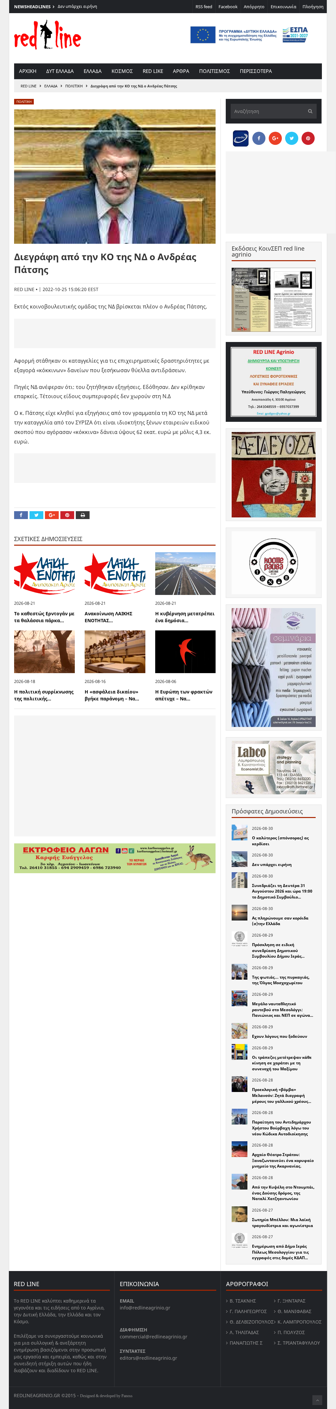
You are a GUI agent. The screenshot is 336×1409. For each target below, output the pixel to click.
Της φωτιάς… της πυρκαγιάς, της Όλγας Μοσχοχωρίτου (280, 980)
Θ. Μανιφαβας (294, 1311)
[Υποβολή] (308, 111)
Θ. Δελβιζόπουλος (252, 1322)
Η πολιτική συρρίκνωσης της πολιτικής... (44, 695)
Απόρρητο (254, 7)
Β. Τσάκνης (243, 1301)
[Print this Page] (83, 515)
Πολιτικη (74, 85)
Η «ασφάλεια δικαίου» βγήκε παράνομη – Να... (112, 695)
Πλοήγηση (313, 7)
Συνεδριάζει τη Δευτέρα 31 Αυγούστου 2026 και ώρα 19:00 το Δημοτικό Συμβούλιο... (282, 891)
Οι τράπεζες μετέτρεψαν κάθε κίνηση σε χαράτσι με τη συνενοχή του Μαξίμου (282, 1063)
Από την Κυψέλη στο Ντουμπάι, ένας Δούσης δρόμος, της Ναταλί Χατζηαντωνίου (283, 1192)
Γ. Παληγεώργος (248, 1311)
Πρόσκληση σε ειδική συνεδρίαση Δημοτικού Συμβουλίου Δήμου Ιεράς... (278, 950)
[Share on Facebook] (21, 515)
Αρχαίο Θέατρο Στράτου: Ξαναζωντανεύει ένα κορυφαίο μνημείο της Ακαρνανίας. (283, 1160)
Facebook (228, 7)
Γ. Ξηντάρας (291, 1301)
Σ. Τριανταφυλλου (299, 1343)
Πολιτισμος (214, 71)
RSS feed (204, 7)
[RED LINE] (47, 34)
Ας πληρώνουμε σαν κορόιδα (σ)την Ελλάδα (280, 921)
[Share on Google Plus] (52, 515)
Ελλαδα (93, 71)
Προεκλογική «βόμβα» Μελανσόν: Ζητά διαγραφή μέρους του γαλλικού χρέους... (281, 1095)
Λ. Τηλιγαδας (244, 1332)
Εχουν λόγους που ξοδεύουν (279, 1036)
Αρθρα (181, 71)
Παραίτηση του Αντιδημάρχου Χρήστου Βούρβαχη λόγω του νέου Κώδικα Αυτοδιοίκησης (281, 1127)
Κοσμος (122, 71)
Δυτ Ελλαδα (60, 71)
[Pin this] (67, 515)
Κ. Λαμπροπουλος (300, 1322)
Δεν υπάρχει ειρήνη (77, 6)
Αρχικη (27, 71)
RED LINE (28, 85)
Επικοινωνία (283, 7)
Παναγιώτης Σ (246, 1343)
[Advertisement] (115, 333)
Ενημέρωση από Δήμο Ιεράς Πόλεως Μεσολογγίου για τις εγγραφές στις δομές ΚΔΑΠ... (280, 1252)
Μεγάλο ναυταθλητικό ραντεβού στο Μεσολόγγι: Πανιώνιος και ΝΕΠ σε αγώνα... (282, 1009)
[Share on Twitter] (36, 515)
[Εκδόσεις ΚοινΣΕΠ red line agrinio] (274, 300)
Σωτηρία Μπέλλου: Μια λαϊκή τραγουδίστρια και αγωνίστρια (282, 1222)
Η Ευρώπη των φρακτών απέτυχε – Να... (183, 695)
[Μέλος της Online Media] (241, 136)
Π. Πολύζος (291, 1332)
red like (153, 71)
